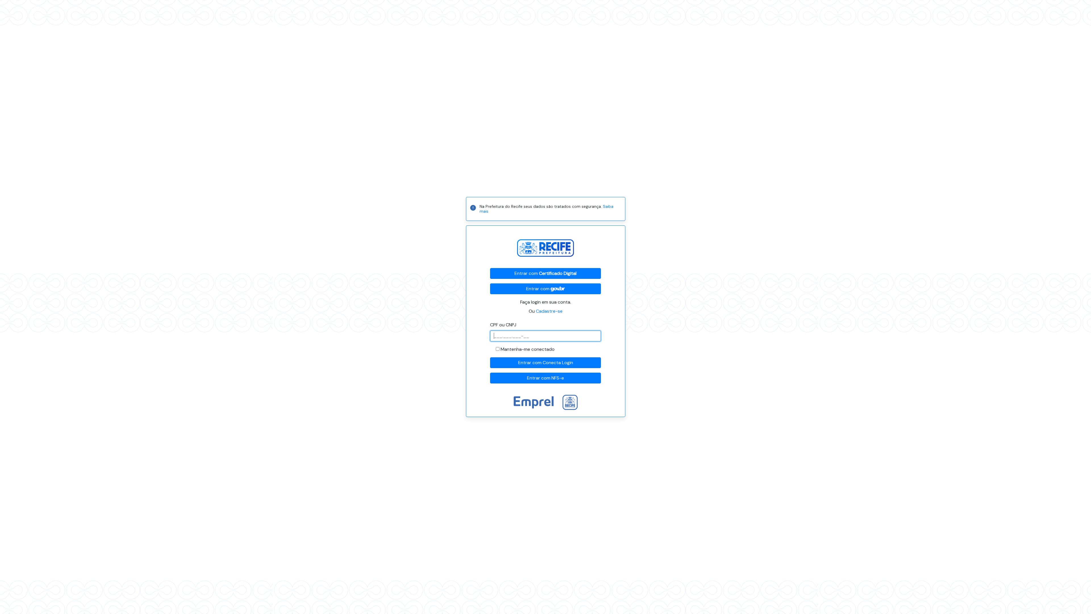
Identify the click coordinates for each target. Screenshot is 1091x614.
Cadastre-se (549, 311)
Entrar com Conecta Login (545, 363)
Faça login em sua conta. (545, 302)
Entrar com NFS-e (545, 378)
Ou (546, 311)
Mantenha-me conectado (528, 349)
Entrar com (545, 273)
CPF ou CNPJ (503, 325)
